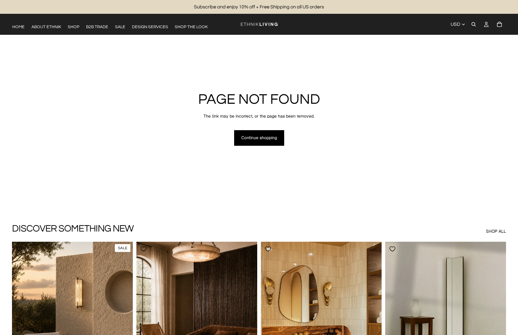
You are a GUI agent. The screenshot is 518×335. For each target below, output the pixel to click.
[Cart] (499, 24)
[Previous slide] (21, 317)
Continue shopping (259, 137)
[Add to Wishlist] (19, 249)
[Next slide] (124, 317)
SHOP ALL (496, 231)
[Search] (473, 24)
